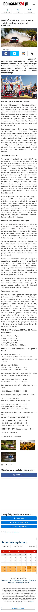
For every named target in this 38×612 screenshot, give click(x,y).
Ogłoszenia (6, 12)
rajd (12, 532)
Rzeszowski (17, 532)
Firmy (18, 12)
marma (8, 532)
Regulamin (32, 580)
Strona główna (6, 580)
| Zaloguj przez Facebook (19, 522)
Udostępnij (20, 475)
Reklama (29, 12)
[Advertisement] (19, 493)
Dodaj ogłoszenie (18, 608)
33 (5, 532)
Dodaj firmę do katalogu (20, 580)
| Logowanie (19, 518)
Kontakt (27, 582)
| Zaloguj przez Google (19, 526)
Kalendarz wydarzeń (14, 542)
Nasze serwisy (19, 582)
